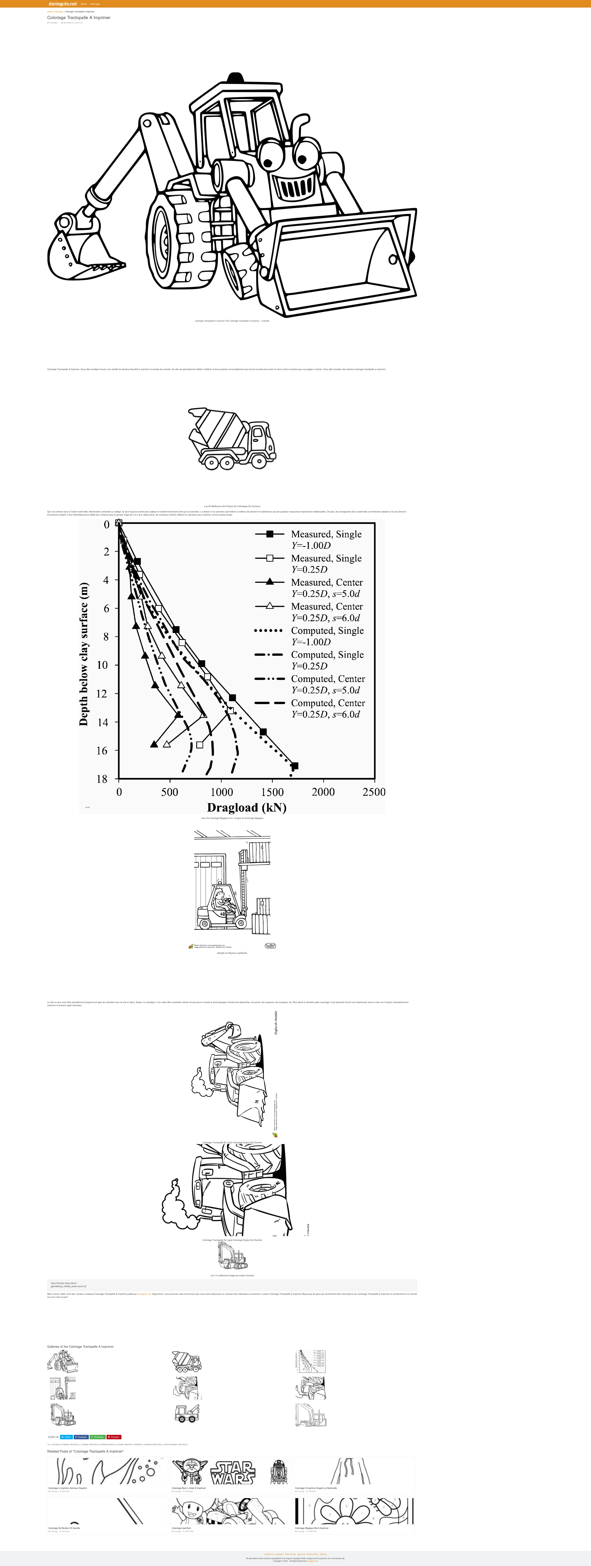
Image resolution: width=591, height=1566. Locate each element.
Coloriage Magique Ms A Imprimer (312, 1528)
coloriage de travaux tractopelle (66, 1445)
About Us (301, 1554)
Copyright (279, 1554)
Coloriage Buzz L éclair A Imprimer (189, 1487)
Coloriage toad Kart (181, 1528)
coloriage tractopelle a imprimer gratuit (98, 1445)
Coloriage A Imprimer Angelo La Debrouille (316, 1487)
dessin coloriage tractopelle (176, 1445)
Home (84, 3)
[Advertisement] (232, 48)
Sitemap (323, 1554)
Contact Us (268, 1554)
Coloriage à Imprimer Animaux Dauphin (67, 1487)
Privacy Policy (312, 1554)
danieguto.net (63, 3)
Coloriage (95, 3)
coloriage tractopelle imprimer (129, 1445)
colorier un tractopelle (153, 1445)
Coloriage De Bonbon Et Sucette (64, 1528)
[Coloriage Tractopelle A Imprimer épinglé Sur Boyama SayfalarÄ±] (62, 1400)
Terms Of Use (290, 1554)
